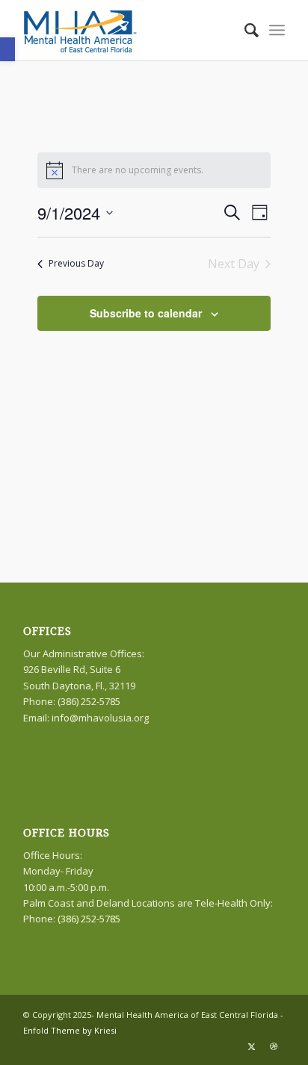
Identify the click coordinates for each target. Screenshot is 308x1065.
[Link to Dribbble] (273, 1046)
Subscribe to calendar (146, 312)
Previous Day (76, 263)
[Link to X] (251, 1046)
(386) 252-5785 (89, 918)
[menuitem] (244, 30)
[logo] (127, 30)
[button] (7, 49)
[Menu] (277, 30)
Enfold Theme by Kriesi (70, 1030)
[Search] (244, 30)
